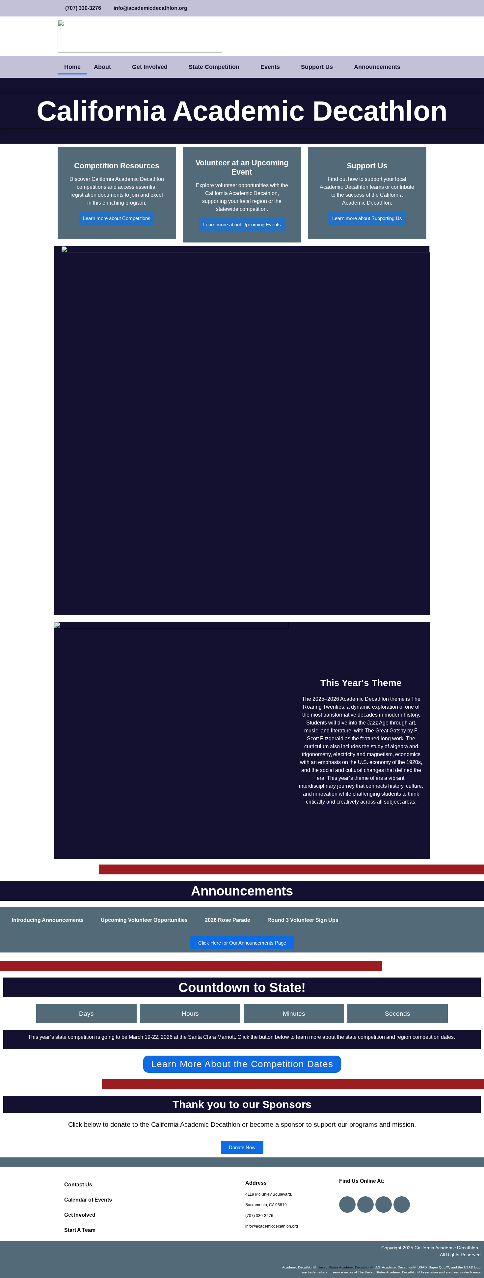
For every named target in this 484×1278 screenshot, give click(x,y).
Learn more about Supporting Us (367, 218)
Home (72, 67)
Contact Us (78, 1184)
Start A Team (79, 1230)
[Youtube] (365, 1204)
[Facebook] (347, 1204)
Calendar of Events (88, 1200)
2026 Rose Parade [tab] (227, 920)
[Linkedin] (401, 1204)
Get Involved (150, 67)
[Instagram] (383, 1204)
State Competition (214, 67)
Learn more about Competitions (116, 218)
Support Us (317, 67)
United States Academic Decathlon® (345, 1267)
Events (270, 67)
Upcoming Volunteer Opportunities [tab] (144, 920)
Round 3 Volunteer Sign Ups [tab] (302, 920)
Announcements (377, 67)
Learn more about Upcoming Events (242, 224)
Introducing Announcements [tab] (48, 920)
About (102, 67)
